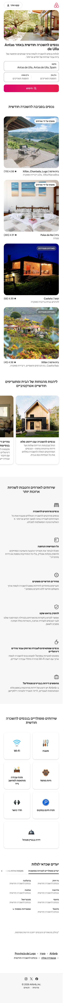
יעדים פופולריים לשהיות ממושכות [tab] (43, 870)
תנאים (27, 987)
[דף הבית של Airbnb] (56, 5)
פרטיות (35, 987)
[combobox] (31, 67)
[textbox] (45, 78)
